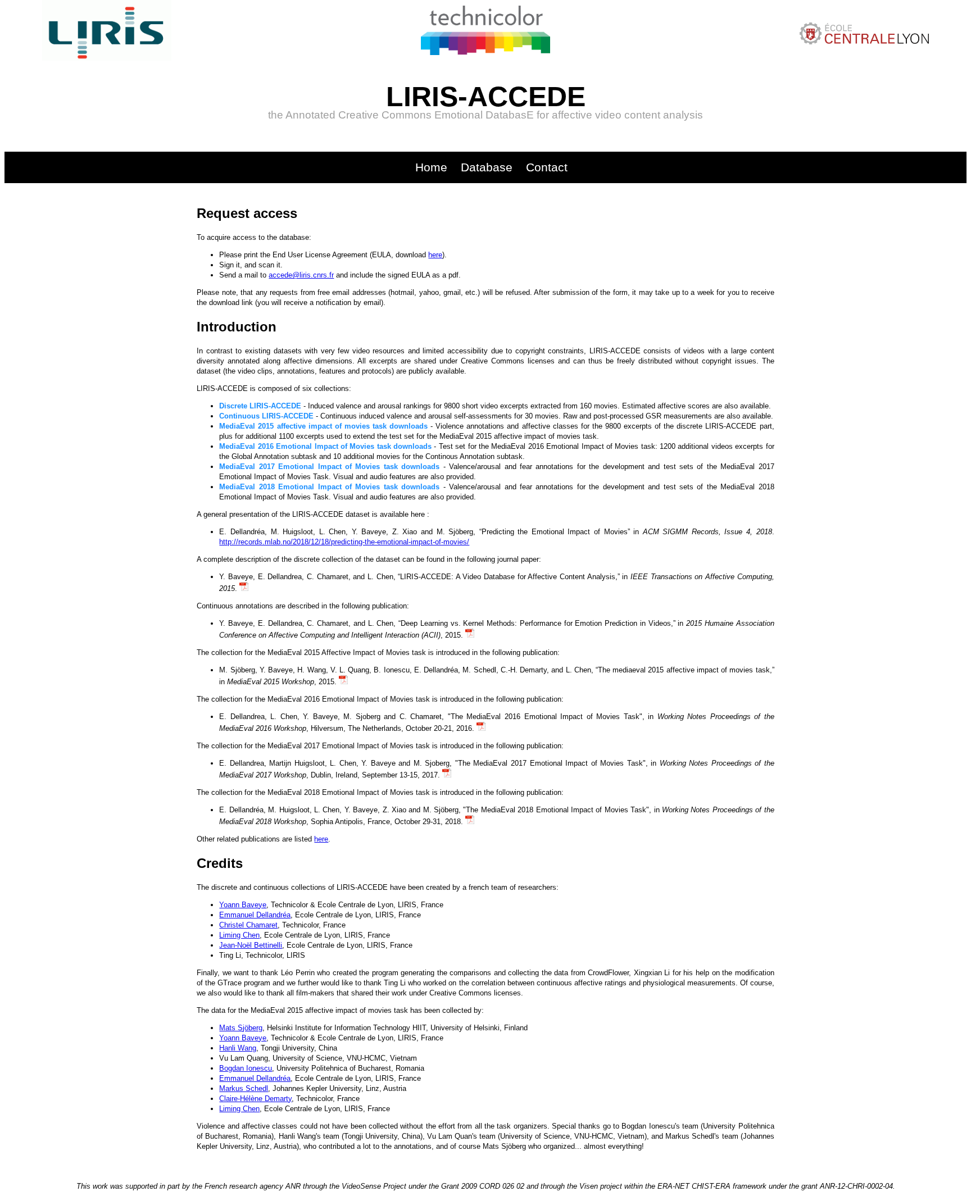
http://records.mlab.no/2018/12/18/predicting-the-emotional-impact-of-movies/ (344, 542)
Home (431, 167)
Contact (547, 167)
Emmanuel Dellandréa (255, 915)
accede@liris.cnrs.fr (301, 275)
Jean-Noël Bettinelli (250, 945)
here (435, 255)
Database (486, 167)
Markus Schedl (243, 1088)
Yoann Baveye (242, 905)
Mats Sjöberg (240, 1028)
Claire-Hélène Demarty (255, 1098)
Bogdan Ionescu (245, 1068)
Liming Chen (239, 935)
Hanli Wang (237, 1048)
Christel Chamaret (248, 925)
